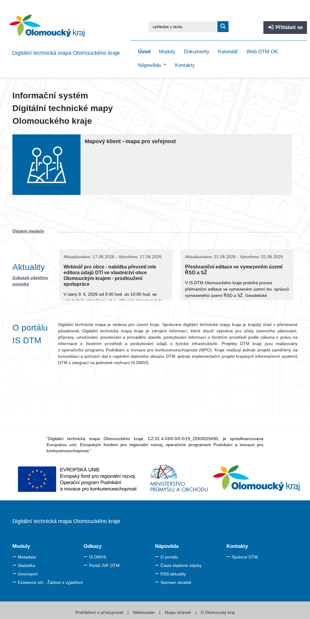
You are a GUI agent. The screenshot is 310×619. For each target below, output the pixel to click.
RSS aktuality (173, 573)
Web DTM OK (262, 51)
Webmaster (144, 612)
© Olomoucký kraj (217, 612)
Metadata (27, 557)
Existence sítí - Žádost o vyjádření (50, 582)
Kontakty (185, 65)
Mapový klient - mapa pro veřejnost (130, 141)
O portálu (169, 557)
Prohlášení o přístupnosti (99, 612)
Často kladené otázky (181, 565)
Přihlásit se (288, 27)
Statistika (26, 565)
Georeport (28, 573)
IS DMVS (97, 557)
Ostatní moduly (28, 231)
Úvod (144, 51)
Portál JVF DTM (104, 565)
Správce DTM (245, 557)
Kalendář (228, 51)
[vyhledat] (223, 26)
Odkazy (92, 546)
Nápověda (150, 65)
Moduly (167, 51)
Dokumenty (196, 51)
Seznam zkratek (175, 582)
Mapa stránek (178, 612)
